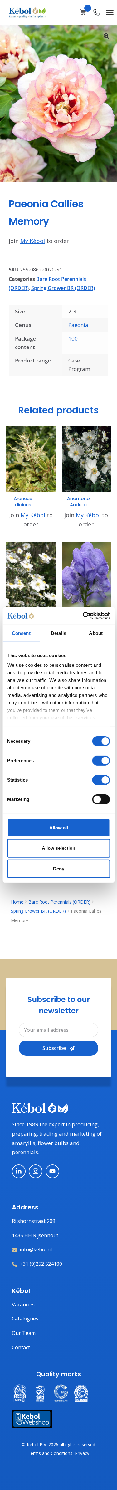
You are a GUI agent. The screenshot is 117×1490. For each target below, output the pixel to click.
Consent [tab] (21, 633)
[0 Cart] (83, 12)
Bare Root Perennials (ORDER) (59, 902)
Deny (58, 868)
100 (73, 338)
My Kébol (32, 241)
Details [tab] (58, 633)
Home (17, 902)
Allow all (58, 827)
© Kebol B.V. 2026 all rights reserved (58, 1444)
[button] (110, 12)
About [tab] (96, 633)
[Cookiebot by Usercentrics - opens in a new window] (83, 616)
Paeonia (78, 324)
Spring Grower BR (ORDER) (63, 288)
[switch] (101, 760)
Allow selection (58, 848)
